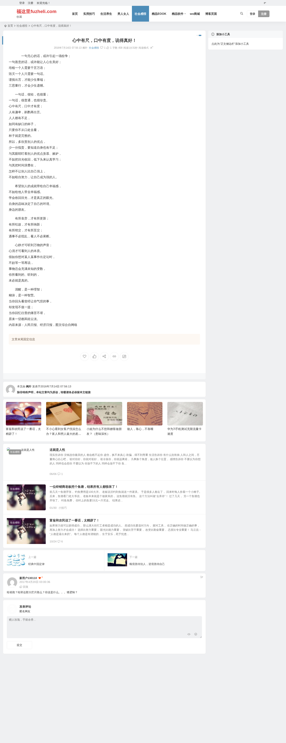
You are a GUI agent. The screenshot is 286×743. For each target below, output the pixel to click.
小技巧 (63, 507)
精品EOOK (159, 13)
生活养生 (106, 13)
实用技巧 (89, 13)
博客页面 (211, 13)
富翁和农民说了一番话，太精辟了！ (74, 520)
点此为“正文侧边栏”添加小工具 (230, 43)
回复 (25, 586)
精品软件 (177, 13)
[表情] (196, 635)
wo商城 (195, 13)
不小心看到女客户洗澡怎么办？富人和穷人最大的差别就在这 (63, 433)
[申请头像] (198, 608)
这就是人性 (57, 449)
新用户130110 (28, 578)
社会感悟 (140, 13)
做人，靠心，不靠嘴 (140, 429)
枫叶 (29, 386)
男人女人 (123, 13)
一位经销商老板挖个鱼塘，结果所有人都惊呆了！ (84, 486)
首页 (75, 13)
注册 (30, 2)
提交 (19, 645)
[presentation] (180, 408)
